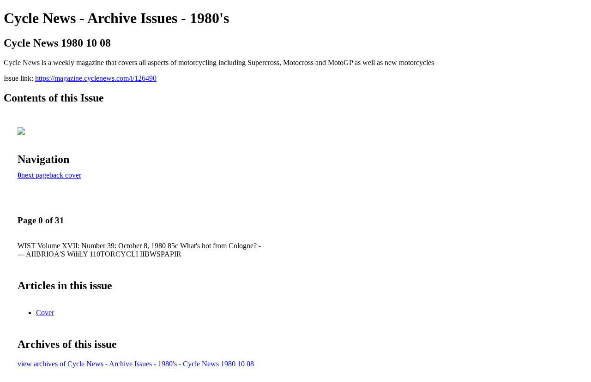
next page (35, 175)
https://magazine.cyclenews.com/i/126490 (96, 78)
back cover (65, 175)
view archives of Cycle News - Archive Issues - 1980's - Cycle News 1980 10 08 (136, 364)
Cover (45, 312)
